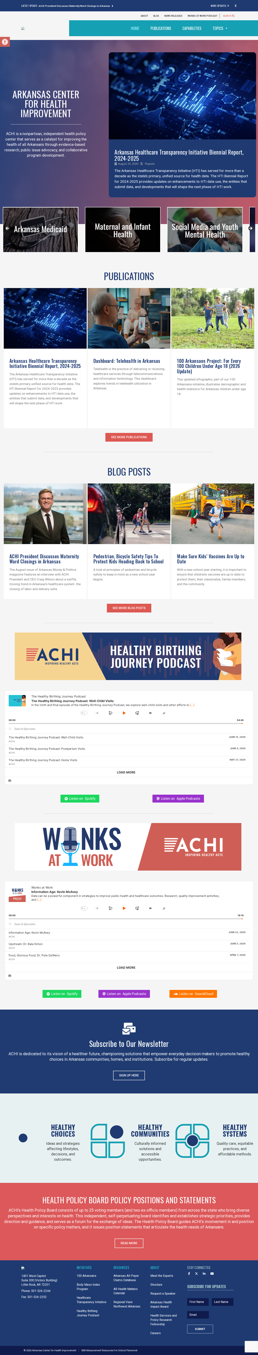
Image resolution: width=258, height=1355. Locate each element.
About (144, 16)
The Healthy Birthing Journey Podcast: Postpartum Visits (47, 749)
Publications (161, 28)
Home (135, 28)
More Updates (218, 6)
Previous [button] (7, 229)
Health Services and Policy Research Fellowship (163, 1320)
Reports (150, 163)
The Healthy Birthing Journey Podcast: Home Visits (43, 761)
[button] (5, 42)
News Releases (173, 16)
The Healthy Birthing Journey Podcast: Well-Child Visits (46, 738)
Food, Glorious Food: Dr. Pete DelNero (34, 956)
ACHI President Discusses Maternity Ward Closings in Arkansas (74, 6)
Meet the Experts (161, 1276)
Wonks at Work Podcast (202, 16)
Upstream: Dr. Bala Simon (26, 944)
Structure (156, 1285)
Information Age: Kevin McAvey (29, 933)
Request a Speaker (162, 1294)
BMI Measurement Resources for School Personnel (109, 1351)
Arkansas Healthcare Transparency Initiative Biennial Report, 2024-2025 (178, 155)
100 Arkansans (86, 1276)
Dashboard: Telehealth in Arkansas (126, 361)
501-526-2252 (37, 1298)
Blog (156, 16)
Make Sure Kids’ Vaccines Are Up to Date (210, 559)
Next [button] (250, 229)
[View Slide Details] (40, 230)
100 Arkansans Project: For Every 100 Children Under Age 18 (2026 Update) (209, 366)
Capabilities (191, 28)
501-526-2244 (40, 1291)
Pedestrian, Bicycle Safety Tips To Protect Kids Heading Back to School (128, 559)
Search (227, 16)
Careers (155, 1333)
